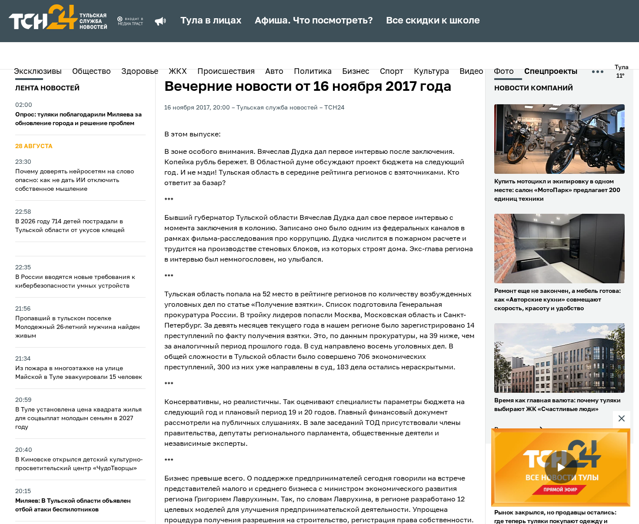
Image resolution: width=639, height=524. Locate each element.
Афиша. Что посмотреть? (314, 21)
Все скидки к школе (433, 21)
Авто (274, 72)
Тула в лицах (211, 21)
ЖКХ (178, 72)
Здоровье (139, 72)
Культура (431, 72)
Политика (313, 72)
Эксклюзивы (38, 72)
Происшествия (226, 72)
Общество (91, 72)
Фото (504, 72)
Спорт (391, 72)
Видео (471, 72)
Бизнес (355, 72)
